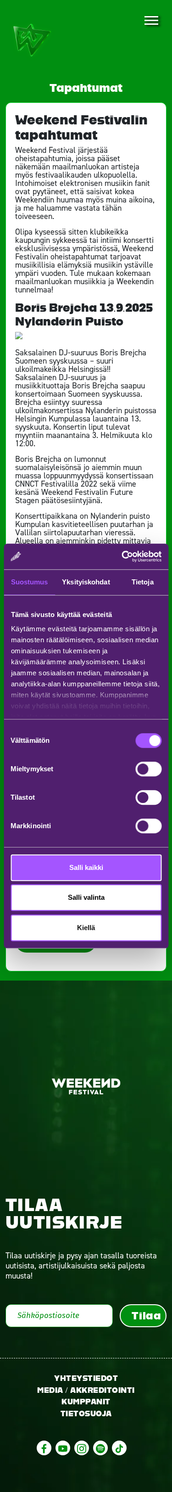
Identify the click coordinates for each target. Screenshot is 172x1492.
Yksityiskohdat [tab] (86, 582)
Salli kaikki (86, 867)
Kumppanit (86, 1401)
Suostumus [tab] (29, 582)
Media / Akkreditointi (86, 1390)
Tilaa (146, 1316)
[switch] (148, 769)
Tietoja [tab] (143, 582)
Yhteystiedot (86, 1378)
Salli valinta (86, 897)
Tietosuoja (86, 1413)
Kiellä (86, 927)
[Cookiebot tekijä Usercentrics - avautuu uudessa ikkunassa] (122, 556)
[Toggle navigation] (151, 21)
